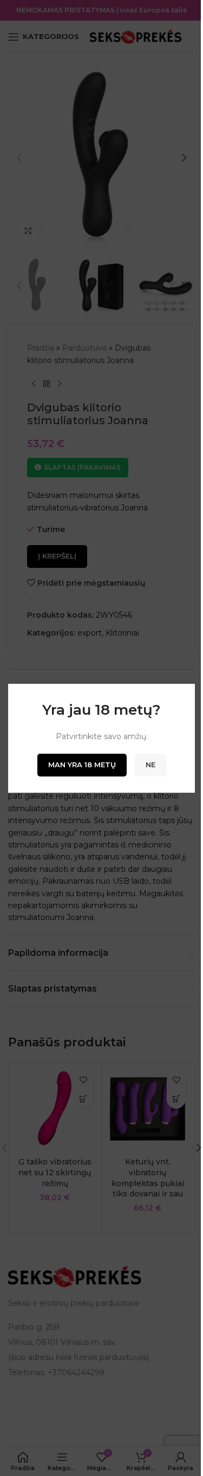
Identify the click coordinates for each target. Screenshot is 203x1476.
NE (150, 764)
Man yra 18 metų (82, 764)
